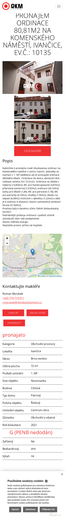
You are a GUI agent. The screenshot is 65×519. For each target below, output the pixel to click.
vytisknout (14, 322)
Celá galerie (32, 151)
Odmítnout (30, 509)
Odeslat (13, 312)
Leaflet (43, 276)
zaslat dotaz (37, 312)
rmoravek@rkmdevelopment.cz (22, 302)
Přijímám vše (48, 509)
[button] (32, 252)
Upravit (15, 509)
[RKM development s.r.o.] (15, 5)
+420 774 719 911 (13, 298)
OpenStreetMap (55, 276)
